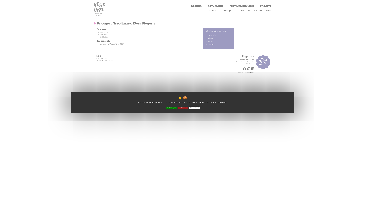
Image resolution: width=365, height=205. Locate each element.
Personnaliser (194, 108)
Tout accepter (171, 108)
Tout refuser (183, 108)
